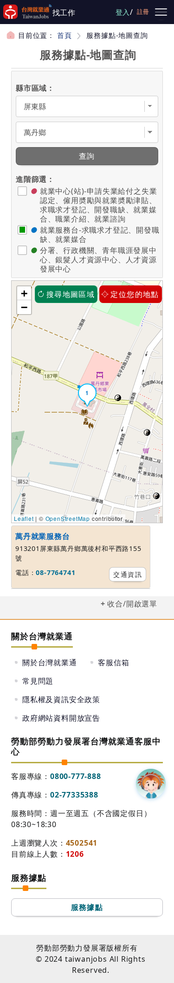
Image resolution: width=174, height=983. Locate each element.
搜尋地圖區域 (70, 294)
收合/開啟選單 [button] (132, 604)
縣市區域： (35, 88)
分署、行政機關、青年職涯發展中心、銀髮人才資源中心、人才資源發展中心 (98, 259)
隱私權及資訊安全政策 (61, 699)
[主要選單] (161, 12)
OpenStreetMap (67, 518)
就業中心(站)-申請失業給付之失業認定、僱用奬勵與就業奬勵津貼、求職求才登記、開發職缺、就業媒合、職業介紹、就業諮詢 (98, 204)
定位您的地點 (134, 294)
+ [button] (24, 293)
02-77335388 (74, 795)
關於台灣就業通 (49, 662)
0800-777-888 (75, 776)
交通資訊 (127, 574)
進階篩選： (35, 179)
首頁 (64, 35)
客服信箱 (113, 662)
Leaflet (24, 518)
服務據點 (87, 907)
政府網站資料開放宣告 (61, 718)
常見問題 (37, 681)
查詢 (87, 156)
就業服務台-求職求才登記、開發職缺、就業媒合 (100, 234)
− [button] (24, 307)
